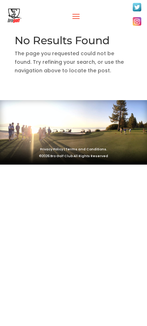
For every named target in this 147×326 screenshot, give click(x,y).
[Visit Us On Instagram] (137, 25)
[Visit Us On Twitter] (137, 11)
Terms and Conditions (86, 149)
